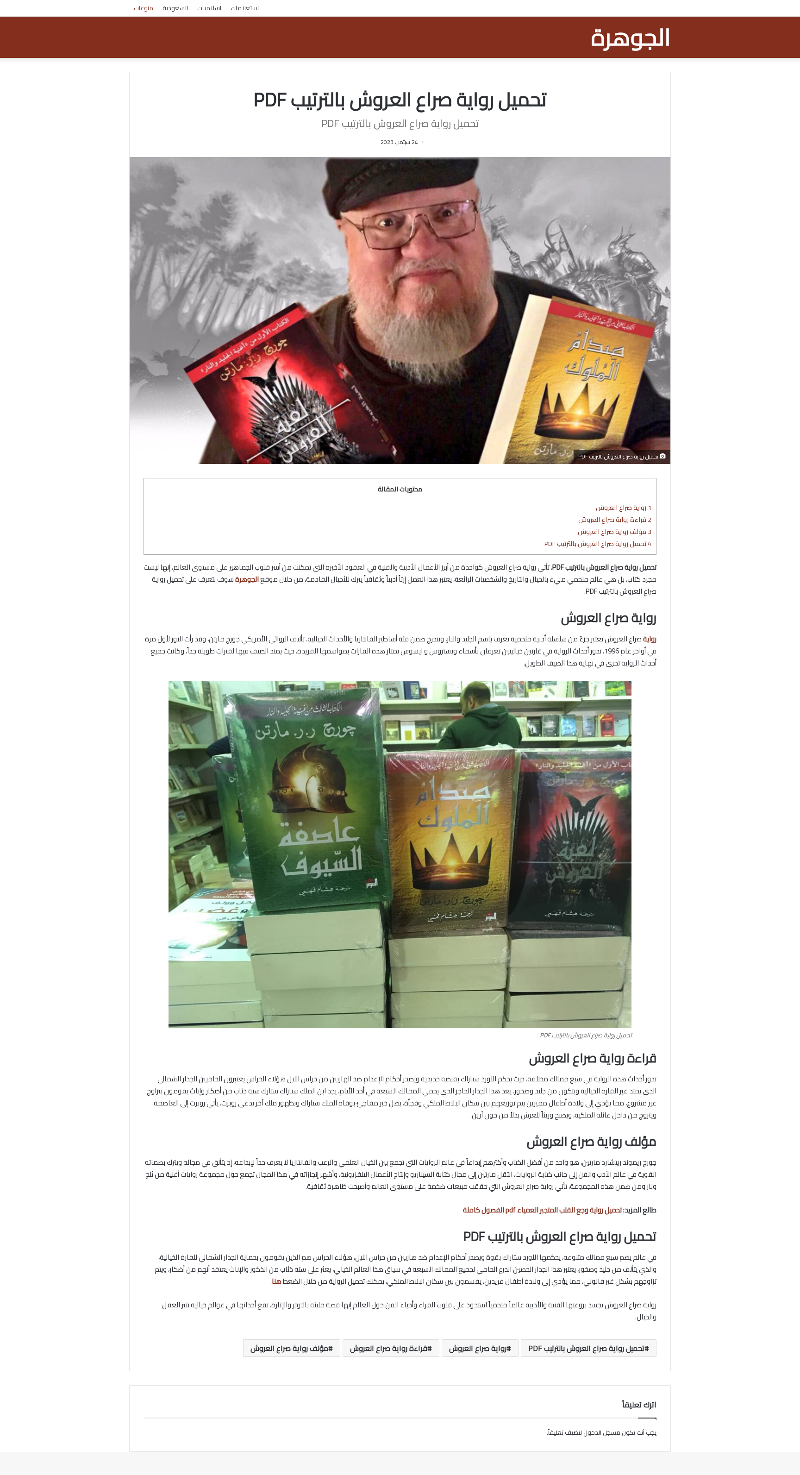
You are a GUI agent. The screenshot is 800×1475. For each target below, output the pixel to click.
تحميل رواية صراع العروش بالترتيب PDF (597, 543)
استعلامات (245, 7)
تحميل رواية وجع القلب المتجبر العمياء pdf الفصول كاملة (542, 1210)
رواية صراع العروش (623, 507)
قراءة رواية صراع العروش (614, 519)
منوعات (143, 7)
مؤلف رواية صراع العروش (614, 531)
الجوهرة (247, 579)
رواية (649, 639)
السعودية (175, 7)
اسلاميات (209, 7)
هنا (276, 1281)
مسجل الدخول (601, 1432)
